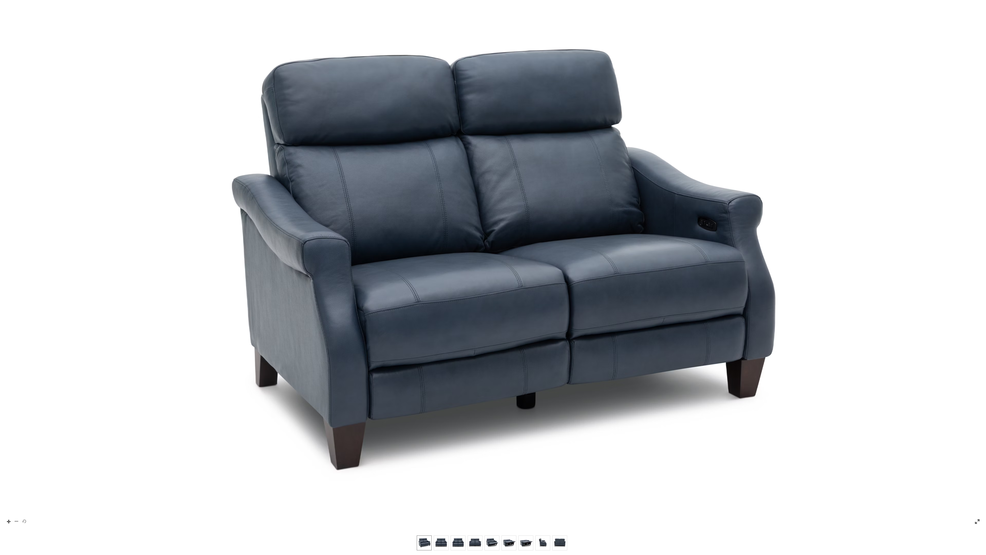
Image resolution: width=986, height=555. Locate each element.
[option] (424, 542)
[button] (493, 265)
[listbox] (493, 542)
